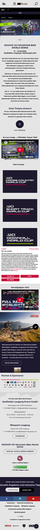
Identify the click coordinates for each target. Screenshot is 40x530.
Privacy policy (34, 249)
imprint (15, 270)
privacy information (16, 269)
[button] (4, 249)
